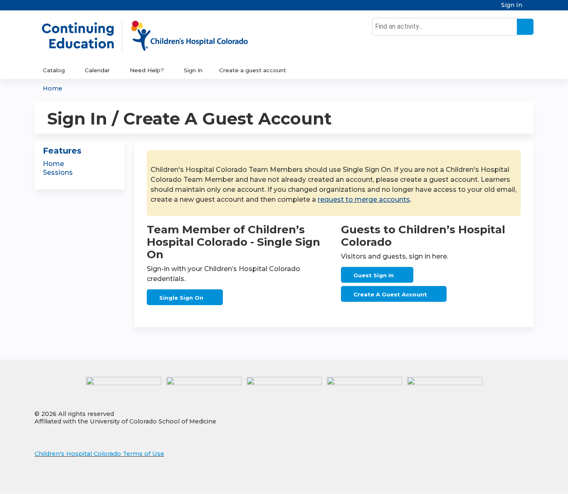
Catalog (54, 70)
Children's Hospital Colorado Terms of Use (99, 453)
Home (52, 88)
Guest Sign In (373, 275)
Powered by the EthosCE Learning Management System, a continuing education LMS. (503, 480)
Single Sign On (181, 297)
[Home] (153, 36)
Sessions (58, 172)
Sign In (511, 5)
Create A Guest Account (390, 294)
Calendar (97, 70)
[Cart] (530, 8)
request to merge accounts (364, 199)
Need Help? (147, 70)
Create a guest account (252, 70)
